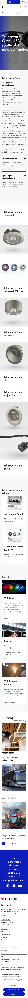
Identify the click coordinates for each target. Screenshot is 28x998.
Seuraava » (12, 843)
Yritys (2, 931)
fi (21, 7)
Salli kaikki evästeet (14, 994)
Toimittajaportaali (6, 940)
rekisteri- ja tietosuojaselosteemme (8, 969)
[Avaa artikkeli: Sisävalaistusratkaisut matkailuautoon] (14, 737)
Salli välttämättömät (14, 989)
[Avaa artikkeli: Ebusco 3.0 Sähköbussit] (14, 777)
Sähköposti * (4, 950)
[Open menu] (2, 7)
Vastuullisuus (4, 937)
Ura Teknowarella (6, 934)
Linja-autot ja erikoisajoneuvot (11, 12)
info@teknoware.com (7, 922)
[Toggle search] (25, 7)
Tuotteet (21, 12)
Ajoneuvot (11, 753)
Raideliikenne (6, 957)
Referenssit (5, 753)
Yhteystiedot (4, 929)
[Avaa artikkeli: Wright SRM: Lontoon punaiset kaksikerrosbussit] (14, 815)
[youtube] (20, 886)
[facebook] (8, 886)
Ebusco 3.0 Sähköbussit (11, 798)
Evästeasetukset (13, 985)
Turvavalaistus (6, 961)
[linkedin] (14, 886)
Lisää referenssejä (19, 720)
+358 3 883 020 (6, 920)
